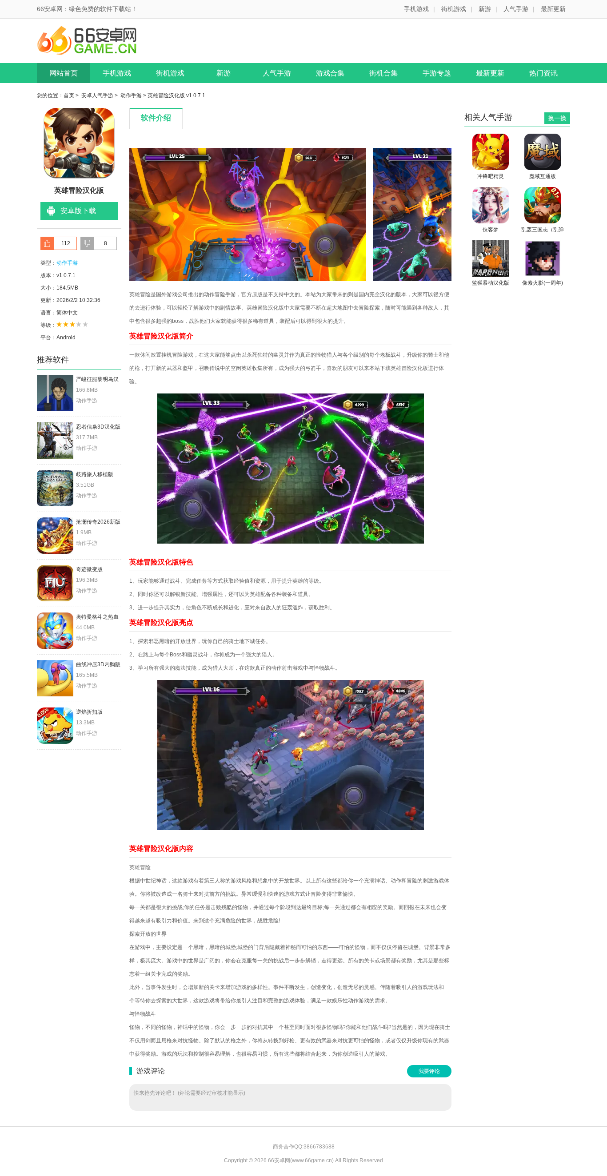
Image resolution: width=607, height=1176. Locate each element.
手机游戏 (416, 8)
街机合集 (383, 73)
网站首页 (63, 73)
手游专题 (437, 73)
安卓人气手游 (97, 95)
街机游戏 (453, 8)
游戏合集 (330, 73)
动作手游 (131, 95)
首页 (69, 95)
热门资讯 (543, 73)
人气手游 (515, 8)
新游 (485, 8)
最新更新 (553, 8)
